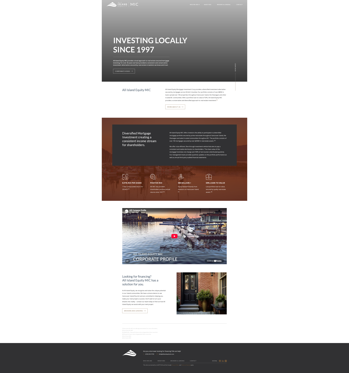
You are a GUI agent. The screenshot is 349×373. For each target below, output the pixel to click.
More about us (173, 107)
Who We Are (147, 361)
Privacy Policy (175, 365)
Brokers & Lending (223, 4)
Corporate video (122, 71)
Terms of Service (185, 365)
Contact (239, 4)
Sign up (106, 206)
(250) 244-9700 (149, 354)
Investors (207, 4)
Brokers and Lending (133, 311)
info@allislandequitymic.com (166, 354)
